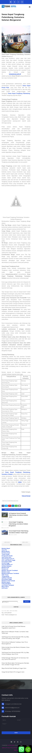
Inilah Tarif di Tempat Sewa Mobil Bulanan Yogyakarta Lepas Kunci (13, 627)
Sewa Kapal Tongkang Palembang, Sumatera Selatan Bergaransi (18, 523)
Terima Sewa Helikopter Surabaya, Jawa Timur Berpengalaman (15, 642)
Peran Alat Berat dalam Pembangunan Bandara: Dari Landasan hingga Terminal (15, 663)
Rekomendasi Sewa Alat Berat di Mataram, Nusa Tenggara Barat (15, 648)
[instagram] (18, 2)
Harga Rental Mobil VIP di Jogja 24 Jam (13, 672)
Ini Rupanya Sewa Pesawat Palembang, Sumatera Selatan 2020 (18, 515)
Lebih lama (25, 542)
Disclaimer (16, 747)
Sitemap (16, 750)
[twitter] (14, 2)
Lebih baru (7, 542)
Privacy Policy (9, 747)
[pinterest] (22, 2)
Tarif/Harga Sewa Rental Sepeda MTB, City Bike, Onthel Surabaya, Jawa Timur (15, 653)
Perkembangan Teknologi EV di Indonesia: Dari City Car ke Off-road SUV (15, 658)
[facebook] (10, 2)
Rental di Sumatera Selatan (10, 500)
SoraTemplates (10, 745)
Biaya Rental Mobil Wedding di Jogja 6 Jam (14, 668)
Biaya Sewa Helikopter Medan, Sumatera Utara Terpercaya (15, 632)
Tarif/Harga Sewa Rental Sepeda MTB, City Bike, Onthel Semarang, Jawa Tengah (15, 637)
